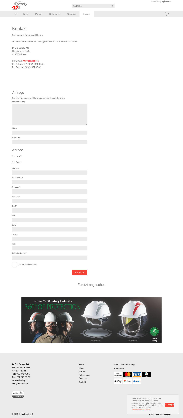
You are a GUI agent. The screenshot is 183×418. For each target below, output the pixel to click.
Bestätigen (169, 405)
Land (14, 225)
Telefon (15, 234)
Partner (38, 14)
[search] (111, 6)
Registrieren (166, 2)
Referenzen (54, 14)
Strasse (15, 187)
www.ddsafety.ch (20, 380)
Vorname (15, 168)
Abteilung (16, 138)
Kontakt (86, 14)
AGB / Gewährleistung (124, 364)
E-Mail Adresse (18, 253)
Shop (25, 14)
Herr (18, 156)
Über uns (71, 14)
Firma (14, 128)
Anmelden (155, 2)
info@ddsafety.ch (30, 61)
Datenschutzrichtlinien (141, 410)
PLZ (14, 206)
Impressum (119, 368)
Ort (13, 215)
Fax (13, 244)
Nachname (16, 178)
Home (81, 364)
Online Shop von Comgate (160, 414)
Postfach (16, 197)
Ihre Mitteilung (18, 102)
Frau (18, 162)
